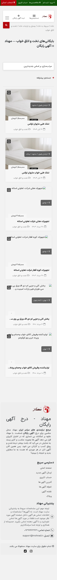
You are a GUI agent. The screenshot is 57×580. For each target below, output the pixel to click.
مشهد (34, 105)
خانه (52, 26)
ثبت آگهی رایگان (19, 18)
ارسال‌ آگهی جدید (44, 472)
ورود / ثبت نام (48, 2)
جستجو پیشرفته (44, 78)
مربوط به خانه (42, 26)
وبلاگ (49, 496)
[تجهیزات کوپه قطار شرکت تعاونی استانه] (28, 237)
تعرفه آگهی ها (45, 487)
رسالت (28, 154)
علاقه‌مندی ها (34, 2)
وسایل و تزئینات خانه (27, 26)
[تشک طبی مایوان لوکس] (28, 105)
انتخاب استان (8, 2)
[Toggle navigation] (6, 18)
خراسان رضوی (43, 105)
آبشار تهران (37, 300)
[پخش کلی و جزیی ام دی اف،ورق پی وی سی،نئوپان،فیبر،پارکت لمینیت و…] (28, 287)
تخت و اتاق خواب (21, 129)
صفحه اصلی (46, 468)
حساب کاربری (23, 2)
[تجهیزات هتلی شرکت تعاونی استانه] (29, 188)
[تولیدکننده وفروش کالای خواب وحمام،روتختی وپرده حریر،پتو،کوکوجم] (28, 336)
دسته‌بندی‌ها (34, 18)
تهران (44, 300)
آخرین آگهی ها (45, 482)
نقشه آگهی (47, 491)
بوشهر (44, 202)
